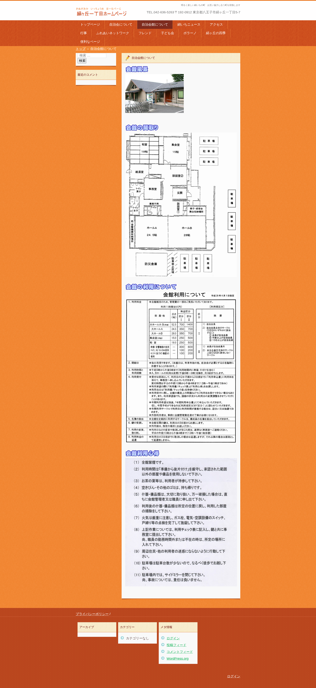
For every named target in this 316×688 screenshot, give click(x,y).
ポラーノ (190, 33)
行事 (83, 33)
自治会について (120, 24)
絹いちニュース (188, 24)
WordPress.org (178, 658)
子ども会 (167, 33)
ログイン (173, 638)
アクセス (216, 24)
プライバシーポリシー (92, 614)
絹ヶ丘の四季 (216, 33)
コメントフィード (180, 652)
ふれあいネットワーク (112, 33)
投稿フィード (176, 645)
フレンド (145, 33)
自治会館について (155, 24)
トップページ (90, 24)
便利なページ (90, 41)
